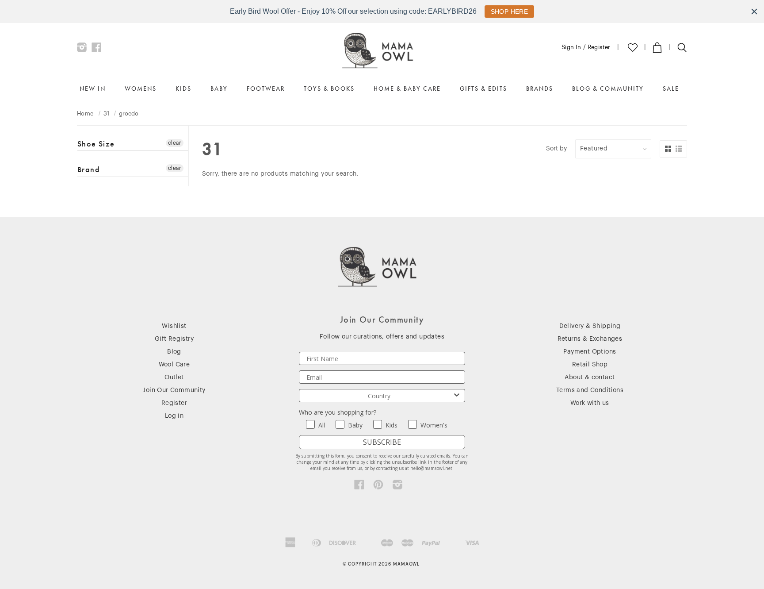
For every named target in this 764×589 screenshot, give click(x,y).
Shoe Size (96, 144)
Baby (219, 88)
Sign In (571, 47)
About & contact (590, 377)
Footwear (266, 88)
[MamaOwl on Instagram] (82, 49)
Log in (174, 416)
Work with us (589, 403)
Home (85, 113)
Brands (539, 88)
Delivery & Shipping (590, 326)
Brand (88, 169)
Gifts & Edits (483, 88)
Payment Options (589, 352)
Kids (183, 88)
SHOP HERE (509, 11)
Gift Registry (174, 339)
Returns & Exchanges (590, 339)
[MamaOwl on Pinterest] (378, 487)
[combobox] (379, 395)
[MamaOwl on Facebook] (97, 49)
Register (599, 47)
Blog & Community (608, 88)
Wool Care (174, 365)
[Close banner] (754, 11)
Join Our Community (174, 390)
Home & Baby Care (407, 88)
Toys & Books (329, 88)
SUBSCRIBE (382, 442)
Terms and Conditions (589, 390)
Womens (141, 88)
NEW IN (93, 88)
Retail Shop (589, 365)
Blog (174, 352)
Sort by (556, 149)
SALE (671, 88)
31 (106, 113)
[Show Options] (456, 395)
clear (174, 143)
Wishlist (174, 326)
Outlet (173, 377)
